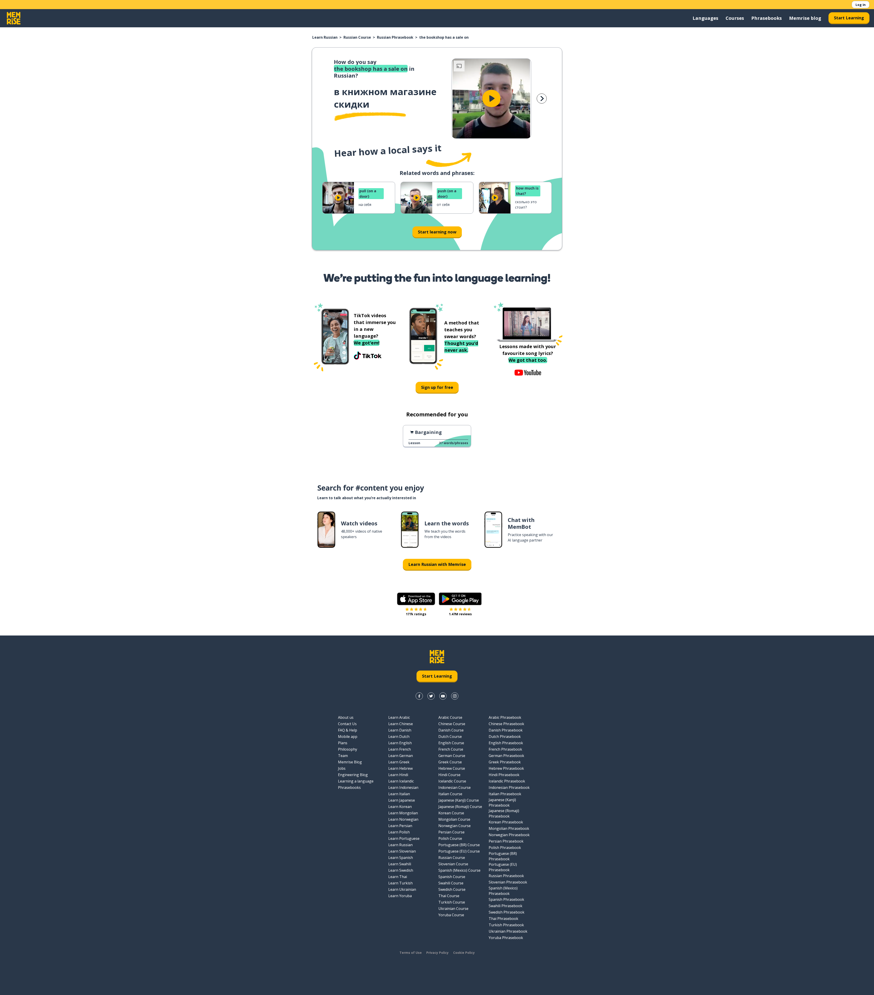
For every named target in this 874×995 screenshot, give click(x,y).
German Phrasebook (506, 755)
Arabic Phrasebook (505, 717)
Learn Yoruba (400, 895)
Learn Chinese (400, 723)
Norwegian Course (454, 825)
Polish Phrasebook (505, 847)
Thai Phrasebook (503, 918)
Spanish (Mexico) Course (459, 870)
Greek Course (450, 762)
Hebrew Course (451, 768)
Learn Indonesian (403, 787)
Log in (861, 5)
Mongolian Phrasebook (509, 828)
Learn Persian (400, 825)
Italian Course (450, 793)
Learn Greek (398, 762)
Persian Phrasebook (506, 841)
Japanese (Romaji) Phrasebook (504, 813)
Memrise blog (805, 18)
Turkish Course (451, 902)
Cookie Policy (464, 952)
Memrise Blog (350, 762)
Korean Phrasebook (506, 822)
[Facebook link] (419, 696)
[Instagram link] (454, 696)
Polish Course (450, 838)
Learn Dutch (398, 736)
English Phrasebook (506, 742)
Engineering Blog (353, 774)
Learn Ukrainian (402, 889)
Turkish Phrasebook (506, 924)
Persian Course (451, 832)
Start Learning (849, 17)
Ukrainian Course (453, 908)
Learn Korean (400, 806)
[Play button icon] (491, 98)
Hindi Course (449, 774)
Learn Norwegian (403, 819)
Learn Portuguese (403, 838)
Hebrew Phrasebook (506, 768)
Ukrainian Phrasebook (508, 931)
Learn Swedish (400, 870)
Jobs (342, 768)
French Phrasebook (505, 749)
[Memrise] (14, 18)
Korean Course (451, 812)
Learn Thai (397, 876)
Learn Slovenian (402, 851)
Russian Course (357, 37)
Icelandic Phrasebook (507, 781)
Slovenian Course (453, 863)
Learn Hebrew (400, 768)
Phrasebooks (766, 18)
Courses (735, 18)
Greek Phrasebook (505, 762)
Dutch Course (450, 736)
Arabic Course (450, 717)
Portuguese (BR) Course (459, 844)
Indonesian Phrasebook (509, 787)
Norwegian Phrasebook (509, 834)
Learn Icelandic (401, 781)
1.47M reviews (460, 614)
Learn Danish (399, 730)
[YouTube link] (443, 696)
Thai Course (448, 895)
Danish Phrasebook (506, 730)
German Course (451, 755)
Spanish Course (451, 876)
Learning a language (355, 781)
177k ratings (416, 614)
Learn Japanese (401, 800)
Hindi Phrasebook (504, 774)
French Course (450, 749)
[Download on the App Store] (416, 598)
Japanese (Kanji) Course (458, 800)
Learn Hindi (398, 774)
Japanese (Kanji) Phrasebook (502, 802)
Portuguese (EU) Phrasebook (503, 867)
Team (343, 755)
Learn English (400, 742)
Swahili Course (450, 883)
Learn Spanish (400, 857)
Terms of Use (410, 952)
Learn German (400, 755)
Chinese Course (451, 723)
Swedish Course (451, 889)
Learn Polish (399, 832)
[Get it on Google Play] (460, 598)
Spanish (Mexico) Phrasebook (503, 891)
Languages (705, 18)
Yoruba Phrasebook (506, 937)
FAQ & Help (347, 730)
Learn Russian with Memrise (437, 564)
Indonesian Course (454, 787)
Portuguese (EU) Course (459, 851)
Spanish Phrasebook (506, 899)
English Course (451, 742)
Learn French (399, 749)
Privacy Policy (437, 952)
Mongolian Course (454, 819)
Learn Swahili (399, 863)
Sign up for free (437, 387)
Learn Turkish (400, 883)
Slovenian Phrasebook (508, 882)
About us (345, 717)
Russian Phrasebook (395, 37)
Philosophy (347, 749)
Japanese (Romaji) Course (460, 806)
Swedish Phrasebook (506, 912)
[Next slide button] (542, 99)
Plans (342, 742)
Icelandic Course (452, 781)
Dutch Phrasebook (505, 736)
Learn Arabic (399, 717)
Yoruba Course (451, 914)
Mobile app (347, 736)
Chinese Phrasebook (506, 723)
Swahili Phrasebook (505, 905)
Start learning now (437, 232)
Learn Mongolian (403, 812)
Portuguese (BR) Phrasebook (503, 856)
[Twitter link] (431, 696)
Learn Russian (325, 37)
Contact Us (347, 723)
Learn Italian (399, 793)
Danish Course (451, 730)
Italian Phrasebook (505, 793)
